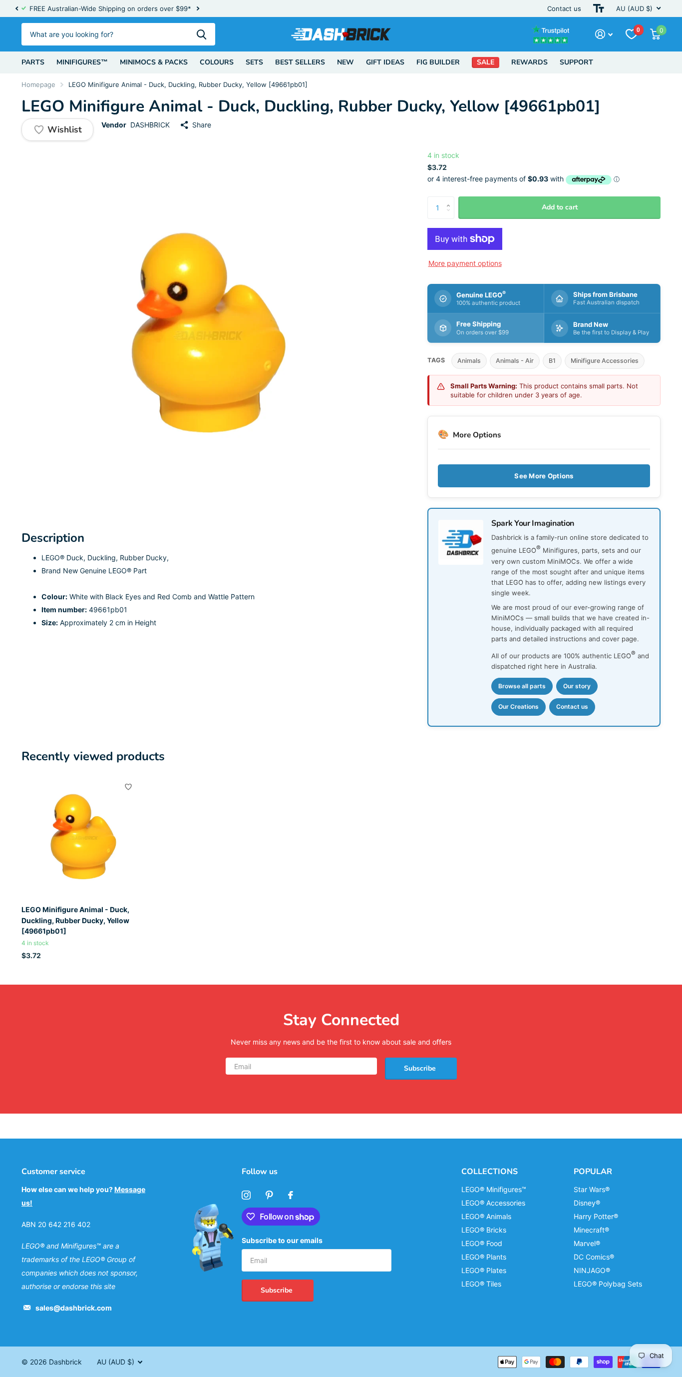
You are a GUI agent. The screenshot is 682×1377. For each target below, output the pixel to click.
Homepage (38, 84)
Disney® (587, 1203)
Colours (217, 62)
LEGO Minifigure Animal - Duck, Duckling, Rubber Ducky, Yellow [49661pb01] (75, 920)
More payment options (465, 263)
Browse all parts (522, 686)
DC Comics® (594, 1257)
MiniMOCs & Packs (154, 62)
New (345, 62)
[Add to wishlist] (128, 786)
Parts (32, 62)
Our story (577, 686)
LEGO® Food (481, 1243)
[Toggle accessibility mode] (598, 8)
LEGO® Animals (486, 1216)
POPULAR (593, 1171)
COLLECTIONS (489, 1171)
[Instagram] (246, 1195)
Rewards (529, 62)
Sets (254, 62)
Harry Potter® (596, 1216)
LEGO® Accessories (493, 1203)
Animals (469, 360)
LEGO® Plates (483, 1270)
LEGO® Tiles (481, 1284)
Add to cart (560, 207)
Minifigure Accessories (605, 360)
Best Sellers (300, 62)
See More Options (543, 476)
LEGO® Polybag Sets (608, 1284)
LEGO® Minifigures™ (493, 1189)
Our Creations (518, 706)
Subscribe (421, 1068)
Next (197, 8)
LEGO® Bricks (483, 1230)
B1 (552, 360)
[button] (16, 8)
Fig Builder (438, 62)
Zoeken (201, 34)
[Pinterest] (269, 1195)
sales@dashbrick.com (73, 1308)
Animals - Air (515, 360)
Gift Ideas (385, 62)
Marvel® (587, 1243)
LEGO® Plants (483, 1257)
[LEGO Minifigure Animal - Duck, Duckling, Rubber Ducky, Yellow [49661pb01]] (82, 837)
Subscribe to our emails (282, 1240)
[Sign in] (604, 34)
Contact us (564, 8)
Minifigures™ (82, 62)
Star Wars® (592, 1189)
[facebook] (290, 1195)
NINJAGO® (592, 1270)
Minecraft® (591, 1230)
